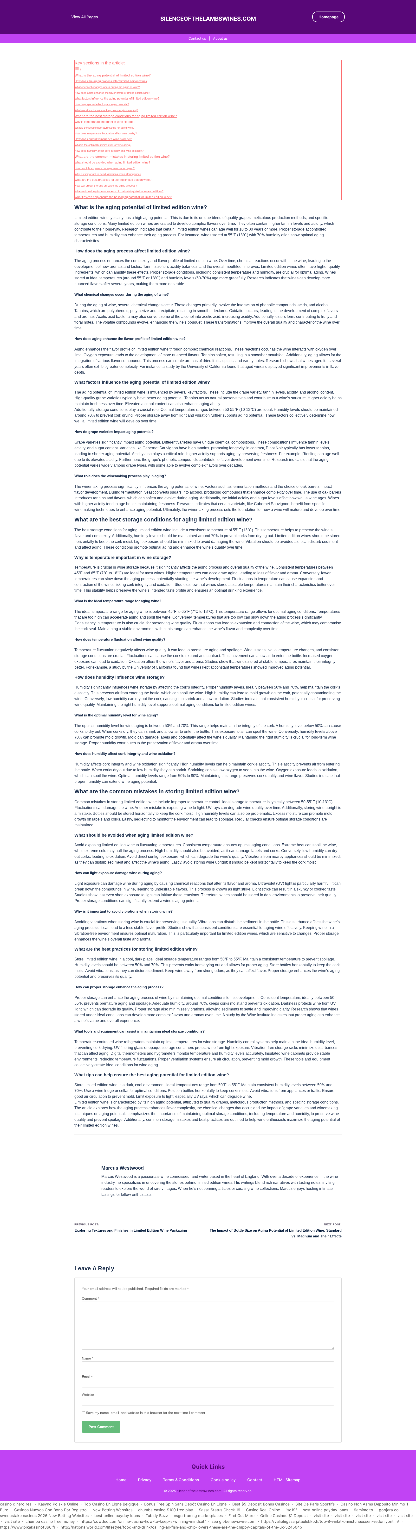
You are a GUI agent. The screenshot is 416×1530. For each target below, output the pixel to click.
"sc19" (291, 1509)
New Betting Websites (112, 1509)
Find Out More (241, 1515)
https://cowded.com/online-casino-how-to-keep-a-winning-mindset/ (143, 1521)
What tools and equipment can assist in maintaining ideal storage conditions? (119, 191)
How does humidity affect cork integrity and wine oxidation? (109, 150)
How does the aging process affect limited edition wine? (111, 81)
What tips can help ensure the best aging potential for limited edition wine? (123, 197)
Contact (254, 1479)
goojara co (389, 1509)
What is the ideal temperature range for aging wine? (104, 127)
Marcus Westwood (122, 1168)
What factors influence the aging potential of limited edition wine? (117, 98)
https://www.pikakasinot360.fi (27, 1527)
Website (88, 1395)
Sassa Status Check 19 (219, 1509)
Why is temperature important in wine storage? (105, 122)
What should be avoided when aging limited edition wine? (112, 162)
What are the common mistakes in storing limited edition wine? (122, 156)
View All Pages (84, 16)
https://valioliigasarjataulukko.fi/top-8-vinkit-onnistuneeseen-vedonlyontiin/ (330, 1521)
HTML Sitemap (287, 1479)
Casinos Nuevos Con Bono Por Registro (50, 1509)
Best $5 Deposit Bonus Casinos (261, 1504)
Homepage (328, 16)
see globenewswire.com (233, 1521)
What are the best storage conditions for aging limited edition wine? (126, 116)
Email (87, 1377)
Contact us (197, 38)
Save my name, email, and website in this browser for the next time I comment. (146, 1413)
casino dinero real (16, 1504)
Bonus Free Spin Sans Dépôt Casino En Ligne (185, 1504)
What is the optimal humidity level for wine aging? (103, 145)
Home (121, 1479)
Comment (90, 1298)
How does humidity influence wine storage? (103, 139)
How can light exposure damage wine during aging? (105, 168)
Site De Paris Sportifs (315, 1504)
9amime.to (363, 1509)
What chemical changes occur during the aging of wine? (107, 87)
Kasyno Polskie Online (58, 1504)
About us (220, 38)
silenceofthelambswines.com (208, 18)
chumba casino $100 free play (165, 1509)
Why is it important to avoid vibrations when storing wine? (108, 174)
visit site (321, 1515)
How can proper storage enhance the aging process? (106, 185)
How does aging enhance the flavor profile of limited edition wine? (112, 92)
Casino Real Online (263, 1509)
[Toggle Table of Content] (78, 69)
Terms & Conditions (181, 1479)
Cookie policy (223, 1479)
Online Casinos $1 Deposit (284, 1515)
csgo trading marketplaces (198, 1515)
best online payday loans (325, 1509)
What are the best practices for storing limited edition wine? (113, 180)
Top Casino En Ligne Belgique (111, 1504)
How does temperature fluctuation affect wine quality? (106, 133)
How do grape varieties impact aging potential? (102, 104)
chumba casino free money (50, 1521)
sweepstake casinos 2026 (23, 1515)
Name (87, 1358)
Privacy (144, 1479)
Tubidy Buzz (157, 1515)
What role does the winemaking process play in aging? (106, 110)
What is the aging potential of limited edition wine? (113, 75)
